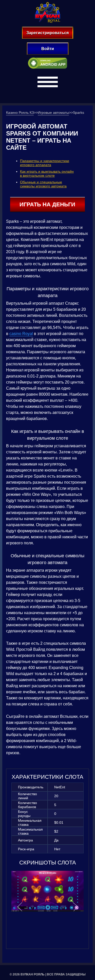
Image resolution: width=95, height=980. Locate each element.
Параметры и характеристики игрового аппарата (44, 163)
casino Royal (21, 333)
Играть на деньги (47, 204)
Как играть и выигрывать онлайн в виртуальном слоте (47, 173)
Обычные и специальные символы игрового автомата (43, 184)
